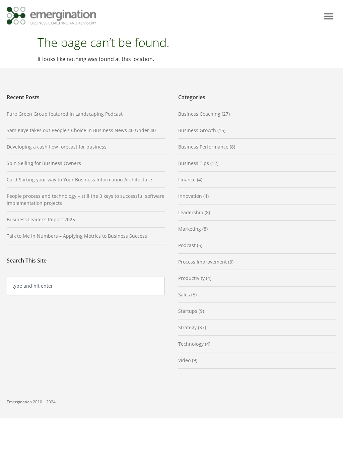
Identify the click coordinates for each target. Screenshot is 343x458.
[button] (328, 16)
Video (184, 360)
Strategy (187, 327)
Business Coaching (199, 114)
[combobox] (86, 286)
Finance (187, 179)
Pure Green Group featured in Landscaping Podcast (65, 114)
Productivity (191, 278)
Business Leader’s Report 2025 (41, 219)
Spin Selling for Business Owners (44, 163)
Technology (191, 344)
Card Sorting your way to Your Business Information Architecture (79, 179)
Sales (184, 294)
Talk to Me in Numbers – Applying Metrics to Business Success (77, 236)
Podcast (187, 245)
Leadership (190, 212)
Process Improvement (202, 262)
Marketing (189, 229)
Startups (187, 311)
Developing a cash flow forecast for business (57, 147)
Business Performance (203, 147)
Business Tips (193, 163)
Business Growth (197, 130)
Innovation (190, 196)
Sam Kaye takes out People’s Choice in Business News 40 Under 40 (81, 130)
